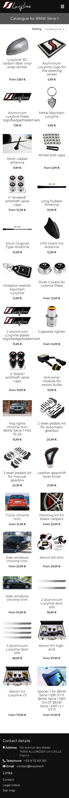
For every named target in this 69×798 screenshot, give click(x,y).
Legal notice (11, 785)
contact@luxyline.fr (30, 766)
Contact (8, 779)
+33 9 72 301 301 (35, 760)
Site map (9, 790)
